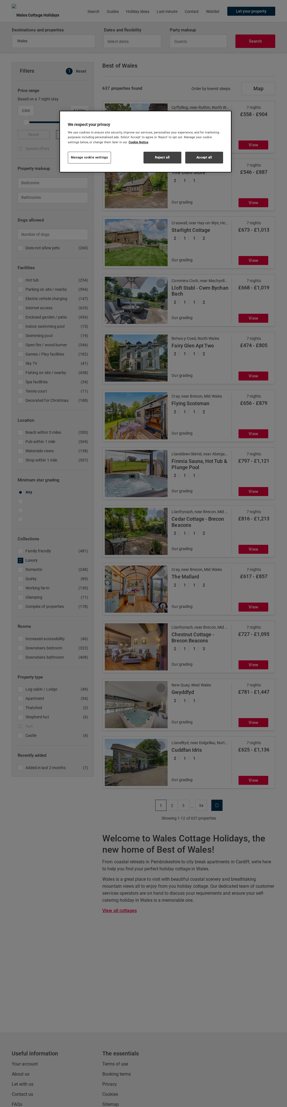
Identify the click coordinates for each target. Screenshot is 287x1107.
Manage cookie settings (89, 157)
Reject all (162, 157)
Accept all (204, 157)
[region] (145, 141)
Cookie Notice (138, 142)
